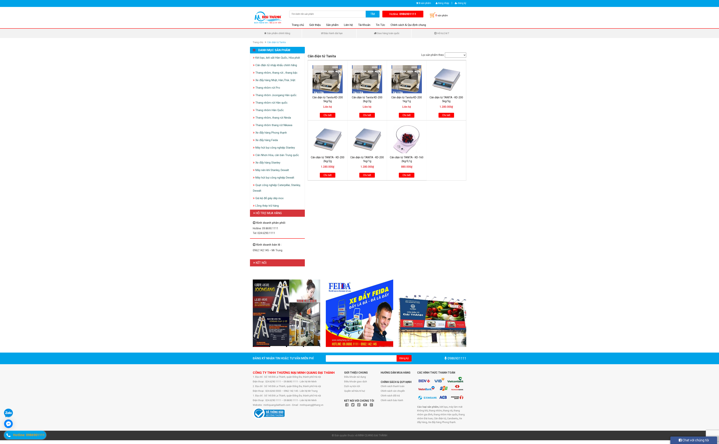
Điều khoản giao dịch (355, 381)
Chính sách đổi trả (390, 395)
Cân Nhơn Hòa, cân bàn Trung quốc (277, 155)
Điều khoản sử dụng (355, 376)
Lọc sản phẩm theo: (432, 54)
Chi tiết (328, 115)
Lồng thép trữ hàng (267, 205)
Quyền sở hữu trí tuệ (354, 390)
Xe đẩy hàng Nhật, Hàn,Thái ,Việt (275, 80)
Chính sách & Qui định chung (408, 25)
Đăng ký (461, 3)
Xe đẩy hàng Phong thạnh (271, 132)
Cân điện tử (440, 418)
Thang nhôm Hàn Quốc (269, 110)
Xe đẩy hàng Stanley (267, 162)
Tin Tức (380, 25)
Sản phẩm (332, 25)
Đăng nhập (443, 3)
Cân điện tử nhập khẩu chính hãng (276, 65)
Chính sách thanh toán (392, 386)
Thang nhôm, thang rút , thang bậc (276, 72)
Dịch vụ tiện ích (352, 386)
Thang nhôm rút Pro (267, 87)
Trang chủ (298, 25)
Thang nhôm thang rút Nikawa (273, 125)
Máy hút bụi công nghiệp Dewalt (274, 177)
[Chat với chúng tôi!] (8, 423)
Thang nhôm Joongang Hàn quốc (276, 95)
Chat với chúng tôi (695, 440)
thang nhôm (435, 410)
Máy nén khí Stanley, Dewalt (272, 170)
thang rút (448, 410)
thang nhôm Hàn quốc (445, 414)
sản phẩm (425, 3)
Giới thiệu (315, 25)
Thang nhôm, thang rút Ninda (273, 117)
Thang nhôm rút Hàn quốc (271, 102)
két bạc (444, 406)
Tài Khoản (364, 25)
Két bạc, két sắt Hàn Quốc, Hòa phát (277, 57)
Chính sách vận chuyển (393, 390)
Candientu (452, 418)
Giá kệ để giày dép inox (269, 198)
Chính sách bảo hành (392, 400)
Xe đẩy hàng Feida (266, 140)
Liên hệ (348, 25)
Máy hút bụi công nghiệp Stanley (275, 147)
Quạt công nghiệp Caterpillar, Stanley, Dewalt (277, 187)
